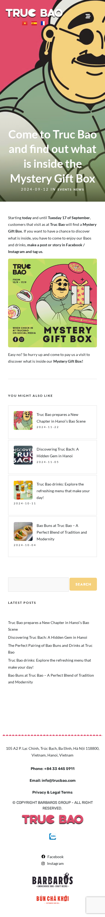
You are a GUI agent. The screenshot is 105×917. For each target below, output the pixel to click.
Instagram (16, 251)
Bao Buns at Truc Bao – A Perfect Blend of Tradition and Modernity (62, 532)
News (79, 189)
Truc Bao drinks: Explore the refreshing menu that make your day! (63, 491)
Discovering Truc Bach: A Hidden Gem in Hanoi (47, 637)
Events (65, 189)
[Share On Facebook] (13, 906)
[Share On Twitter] (21, 906)
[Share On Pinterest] (28, 906)
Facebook (74, 244)
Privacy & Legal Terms (52, 792)
